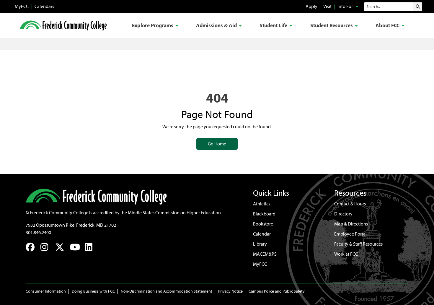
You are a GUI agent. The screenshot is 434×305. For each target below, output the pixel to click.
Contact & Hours (350, 204)
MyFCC (22, 6)
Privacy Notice (230, 291)
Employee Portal (350, 234)
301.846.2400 (38, 232)
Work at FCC (346, 254)
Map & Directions (351, 224)
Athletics (261, 204)
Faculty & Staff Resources (358, 244)
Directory (343, 214)
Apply (311, 6)
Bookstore (263, 224)
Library (260, 244)
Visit (327, 6)
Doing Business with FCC (93, 291)
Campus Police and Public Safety (277, 291)
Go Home (217, 144)
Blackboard (264, 214)
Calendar (262, 234)
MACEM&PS (265, 254)
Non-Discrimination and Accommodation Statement (166, 291)
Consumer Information (46, 291)
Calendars (44, 6)
